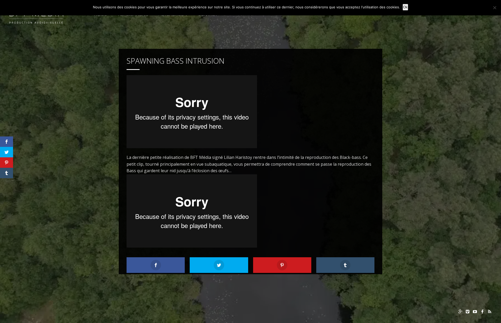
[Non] (494, 7)
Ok (405, 7)
